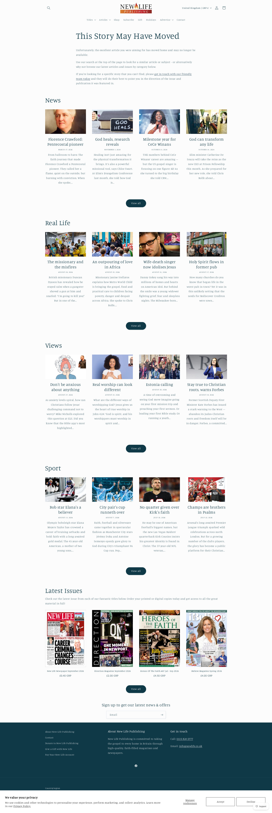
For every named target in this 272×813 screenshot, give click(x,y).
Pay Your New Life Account (59, 754)
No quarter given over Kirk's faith (159, 510)
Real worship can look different (112, 387)
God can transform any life (206, 142)
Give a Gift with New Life (58, 748)
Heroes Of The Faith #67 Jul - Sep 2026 (159, 671)
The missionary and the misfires (65, 264)
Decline (251, 801)
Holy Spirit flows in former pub (206, 264)
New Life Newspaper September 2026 (65, 671)
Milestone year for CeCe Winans (159, 142)
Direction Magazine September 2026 (112, 671)
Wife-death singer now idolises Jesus (159, 264)
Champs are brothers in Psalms (207, 510)
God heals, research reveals (112, 142)
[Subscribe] (162, 715)
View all (136, 203)
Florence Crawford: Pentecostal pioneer (65, 142)
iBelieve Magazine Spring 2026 (206, 671)
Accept (220, 801)
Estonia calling (159, 384)
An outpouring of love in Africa (112, 264)
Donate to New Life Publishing (61, 743)
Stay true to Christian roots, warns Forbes (206, 387)
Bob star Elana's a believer (65, 510)
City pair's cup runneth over (112, 510)
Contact (49, 737)
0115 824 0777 (185, 738)
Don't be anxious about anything (65, 387)
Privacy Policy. (22, 806)
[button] (48, 7)
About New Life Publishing (59, 731)
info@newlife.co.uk (190, 746)
